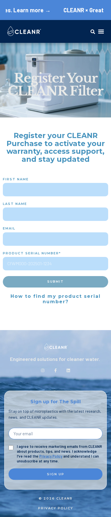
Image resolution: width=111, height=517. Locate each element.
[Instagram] (42, 370)
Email (9, 228)
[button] (101, 31)
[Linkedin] (68, 370)
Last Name (15, 204)
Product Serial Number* (32, 253)
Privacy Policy (50, 456)
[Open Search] (93, 32)
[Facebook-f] (55, 370)
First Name (16, 179)
